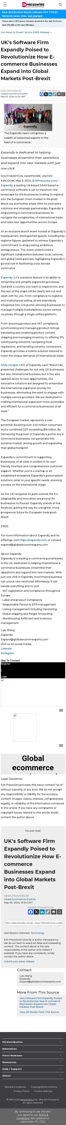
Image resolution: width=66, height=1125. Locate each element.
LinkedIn (6, 648)
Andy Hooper (9, 365)
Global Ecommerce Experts (14, 93)
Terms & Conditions (15, 1087)
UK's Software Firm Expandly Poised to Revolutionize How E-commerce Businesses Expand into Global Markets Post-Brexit (41, 1002)
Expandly (7, 185)
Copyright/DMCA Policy (44, 1087)
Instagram (7, 653)
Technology (37, 933)
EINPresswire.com (45, 180)
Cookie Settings (43, 1091)
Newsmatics (27, 1099)
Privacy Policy (21, 1091)
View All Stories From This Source (39, 1012)
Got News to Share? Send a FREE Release (26, 32)
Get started (35, 16)
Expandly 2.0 (9, 277)
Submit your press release (19, 961)
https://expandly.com (33, 540)
